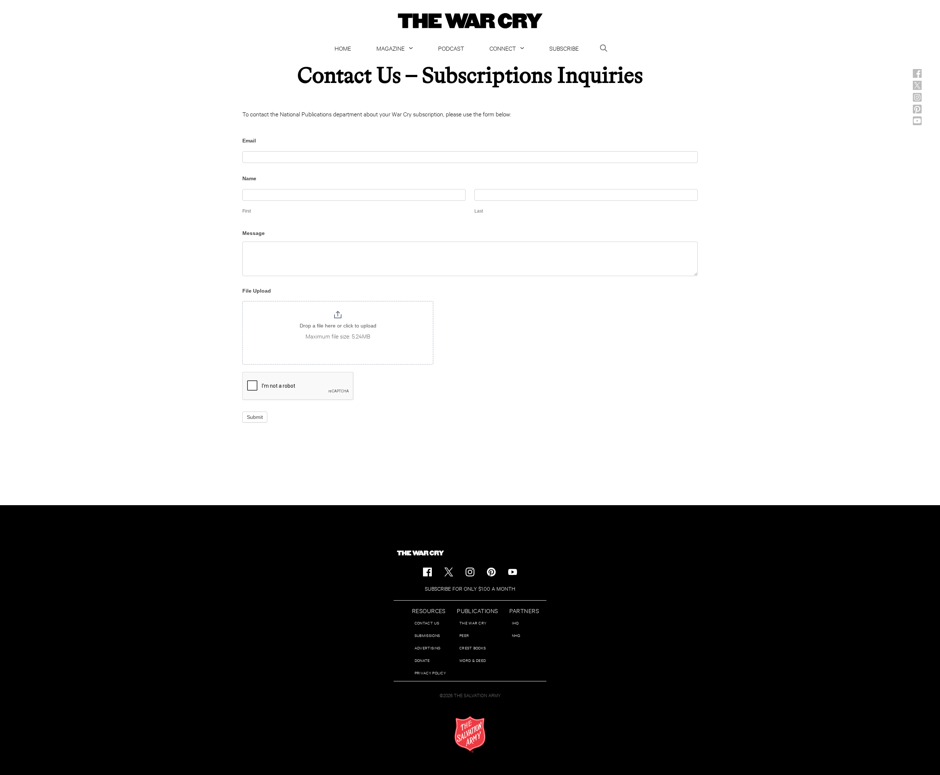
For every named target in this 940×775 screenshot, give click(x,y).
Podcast (451, 48)
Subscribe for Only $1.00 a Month (470, 588)
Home (343, 48)
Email (249, 141)
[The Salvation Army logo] (470, 734)
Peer (464, 635)
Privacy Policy (430, 673)
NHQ (516, 635)
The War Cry (472, 623)
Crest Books (472, 648)
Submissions (427, 635)
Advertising (427, 648)
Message (253, 233)
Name (249, 178)
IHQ (515, 623)
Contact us (427, 623)
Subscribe (564, 48)
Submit (255, 417)
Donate (422, 660)
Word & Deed (472, 660)
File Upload (256, 291)
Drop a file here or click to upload (338, 326)
